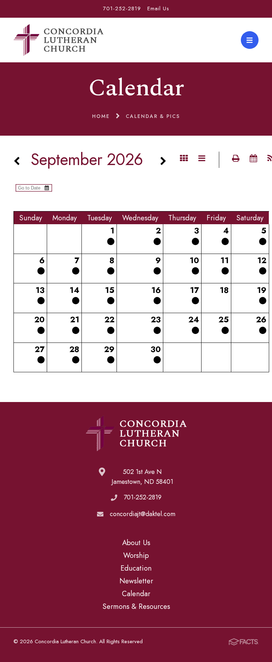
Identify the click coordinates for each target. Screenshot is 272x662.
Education (136, 568)
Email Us (158, 8)
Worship (136, 555)
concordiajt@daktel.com (142, 514)
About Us (136, 542)
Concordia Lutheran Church (58, 40)
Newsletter (136, 581)
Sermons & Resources (136, 606)
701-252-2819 (122, 8)
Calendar (136, 593)
